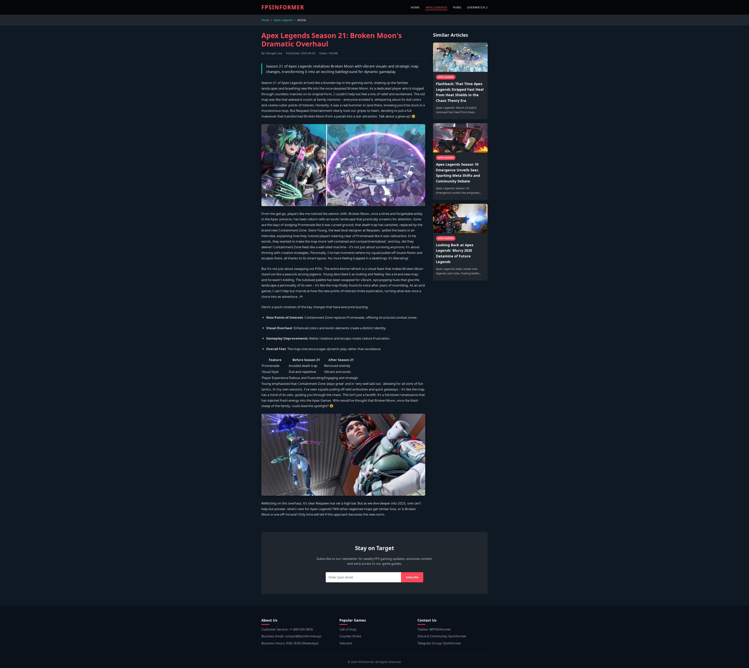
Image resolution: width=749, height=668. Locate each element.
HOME (415, 7)
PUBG (457, 7)
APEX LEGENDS (436, 7)
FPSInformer (282, 7)
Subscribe (412, 577)
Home (265, 20)
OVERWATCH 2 (477, 7)
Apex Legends (283, 20)
